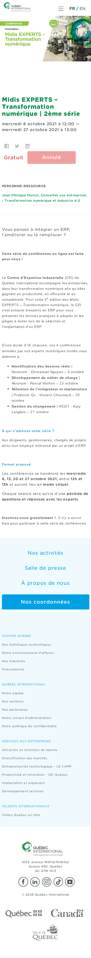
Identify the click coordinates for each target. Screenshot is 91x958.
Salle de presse (45, 568)
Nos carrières (13, 701)
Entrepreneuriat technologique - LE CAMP (37, 766)
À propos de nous (45, 583)
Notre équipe (13, 693)
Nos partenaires (15, 709)
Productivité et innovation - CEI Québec (35, 774)
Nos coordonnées (45, 602)
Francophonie (13, 669)
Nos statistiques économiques (26, 644)
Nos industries (13, 661)
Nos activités (45, 553)
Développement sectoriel (23, 791)
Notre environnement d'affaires (28, 653)
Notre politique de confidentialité (29, 726)
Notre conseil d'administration (26, 718)
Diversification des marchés (24, 758)
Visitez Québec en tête (21, 815)
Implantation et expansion (23, 783)
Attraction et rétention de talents (29, 750)
